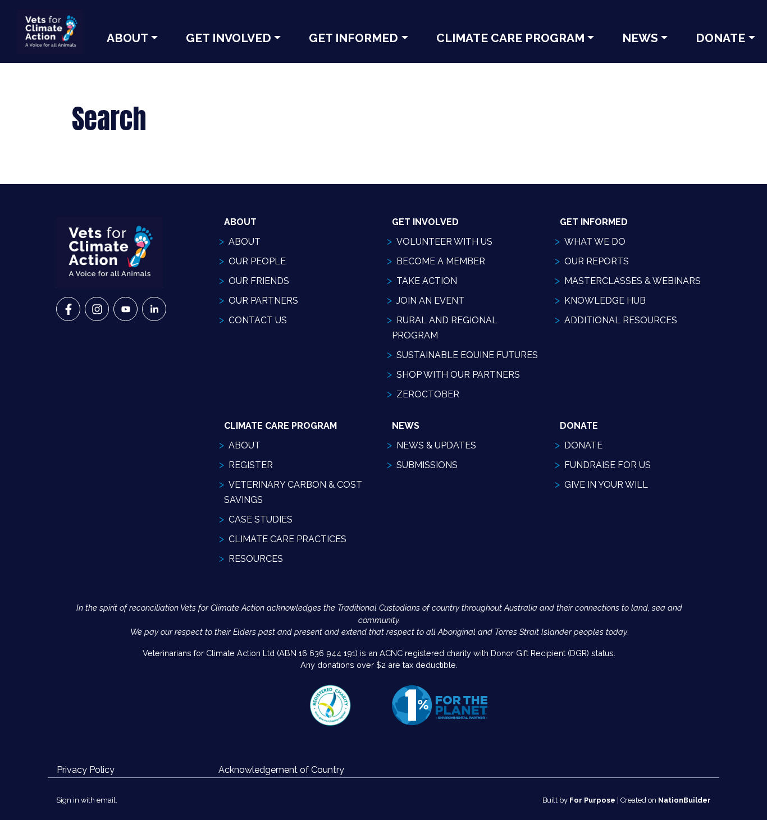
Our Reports (596, 261)
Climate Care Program (510, 38)
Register (251, 465)
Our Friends (259, 281)
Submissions (427, 465)
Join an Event (430, 300)
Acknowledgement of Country (281, 769)
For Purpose (592, 800)
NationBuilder (684, 800)
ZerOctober (427, 394)
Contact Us (258, 320)
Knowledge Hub (605, 300)
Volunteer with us (444, 241)
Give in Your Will (606, 484)
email (106, 800)
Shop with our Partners (458, 374)
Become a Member (440, 261)
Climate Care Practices (287, 539)
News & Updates (436, 445)
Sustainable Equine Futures (467, 355)
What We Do (595, 241)
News (640, 38)
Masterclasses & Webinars (632, 281)
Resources (256, 558)
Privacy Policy (86, 769)
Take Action (426, 281)
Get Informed (353, 38)
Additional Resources (620, 320)
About (127, 38)
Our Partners (263, 300)
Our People (257, 261)
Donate (583, 445)
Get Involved (228, 38)
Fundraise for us (607, 465)
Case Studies (261, 519)
